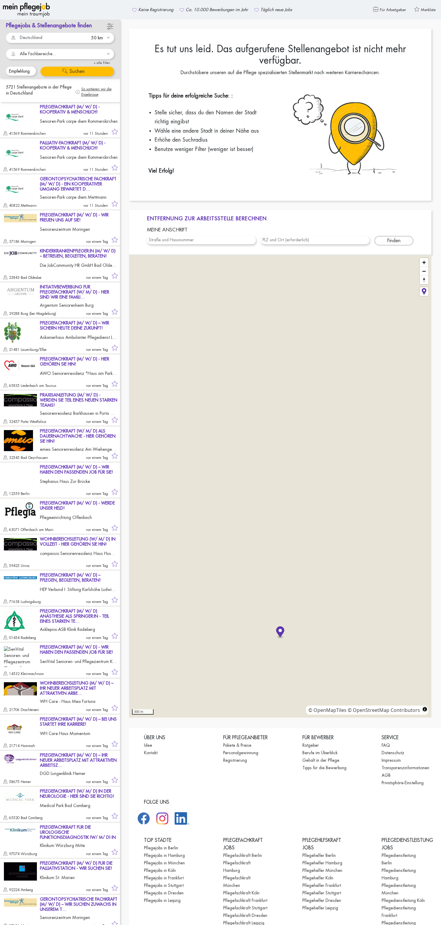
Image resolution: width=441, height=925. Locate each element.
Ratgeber (310, 745)
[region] (280, 486)
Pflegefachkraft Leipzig (243, 923)
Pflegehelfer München (322, 870)
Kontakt (151, 753)
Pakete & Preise (237, 745)
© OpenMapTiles (327, 710)
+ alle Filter (102, 63)
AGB (386, 775)
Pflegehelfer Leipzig (320, 908)
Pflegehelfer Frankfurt (321, 885)
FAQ (386, 745)
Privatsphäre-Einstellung (403, 783)
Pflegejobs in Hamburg (164, 855)
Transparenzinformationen (405, 768)
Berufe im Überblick (320, 753)
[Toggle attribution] (424, 709)
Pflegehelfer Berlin (319, 855)
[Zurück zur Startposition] (424, 291)
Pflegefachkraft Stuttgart (245, 908)
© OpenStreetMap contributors (384, 710)
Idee (148, 745)
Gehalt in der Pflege (320, 760)
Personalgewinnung (240, 753)
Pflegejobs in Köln (160, 870)
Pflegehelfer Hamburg (322, 863)
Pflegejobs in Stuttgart (164, 885)
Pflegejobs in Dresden (164, 893)
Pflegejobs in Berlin (161, 848)
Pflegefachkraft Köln (241, 893)
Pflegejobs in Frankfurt (164, 878)
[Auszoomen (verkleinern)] (424, 271)
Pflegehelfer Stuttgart (321, 893)
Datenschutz (393, 753)
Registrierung (235, 760)
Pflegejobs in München (164, 863)
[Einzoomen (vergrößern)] (424, 262)
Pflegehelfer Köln (317, 878)
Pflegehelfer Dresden (321, 900)
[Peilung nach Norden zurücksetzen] (424, 280)
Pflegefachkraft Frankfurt (245, 900)
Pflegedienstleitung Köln (403, 900)
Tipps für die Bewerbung (324, 768)
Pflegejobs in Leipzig (162, 900)
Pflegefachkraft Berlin (242, 855)
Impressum (391, 760)
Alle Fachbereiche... (38, 54)
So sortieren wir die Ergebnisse (96, 91)
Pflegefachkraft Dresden (245, 915)
